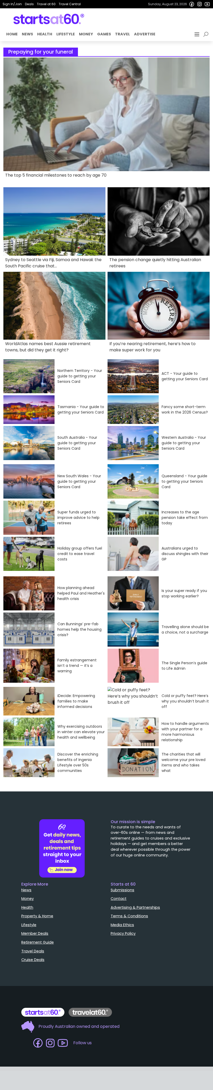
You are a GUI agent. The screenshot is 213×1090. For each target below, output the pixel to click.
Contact (119, 898)
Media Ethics (122, 924)
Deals (29, 4)
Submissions (122, 890)
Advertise (144, 34)
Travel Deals (32, 951)
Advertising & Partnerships (135, 907)
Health (44, 34)
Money (86, 34)
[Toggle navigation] (197, 34)
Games (104, 34)
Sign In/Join (12, 4)
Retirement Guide (37, 942)
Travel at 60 (46, 4)
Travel (122, 34)
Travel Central (70, 4)
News (27, 34)
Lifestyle (65, 34)
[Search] (207, 34)
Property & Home (37, 916)
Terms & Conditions (129, 916)
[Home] (49, 19)
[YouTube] (207, 4)
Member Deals (34, 933)
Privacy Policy (123, 933)
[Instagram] (199, 4)
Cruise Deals (32, 959)
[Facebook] (192, 4)
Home (12, 34)
